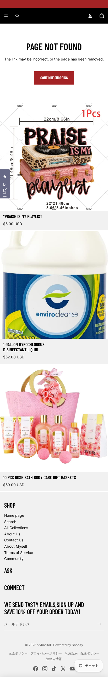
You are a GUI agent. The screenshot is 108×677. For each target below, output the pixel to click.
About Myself (15, 546)
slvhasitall (44, 645)
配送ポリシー (89, 653)
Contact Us (13, 540)
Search (10, 521)
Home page (14, 515)
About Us (12, 534)
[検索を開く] (17, 15)
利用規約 (71, 653)
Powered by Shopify (68, 645)
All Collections (16, 527)
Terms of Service (18, 552)
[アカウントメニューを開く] (90, 15)
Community (14, 558)
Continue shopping (54, 78)
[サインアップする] (99, 624)
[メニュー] (6, 16)
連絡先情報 (54, 659)
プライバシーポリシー (46, 653)
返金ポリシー (18, 653)
